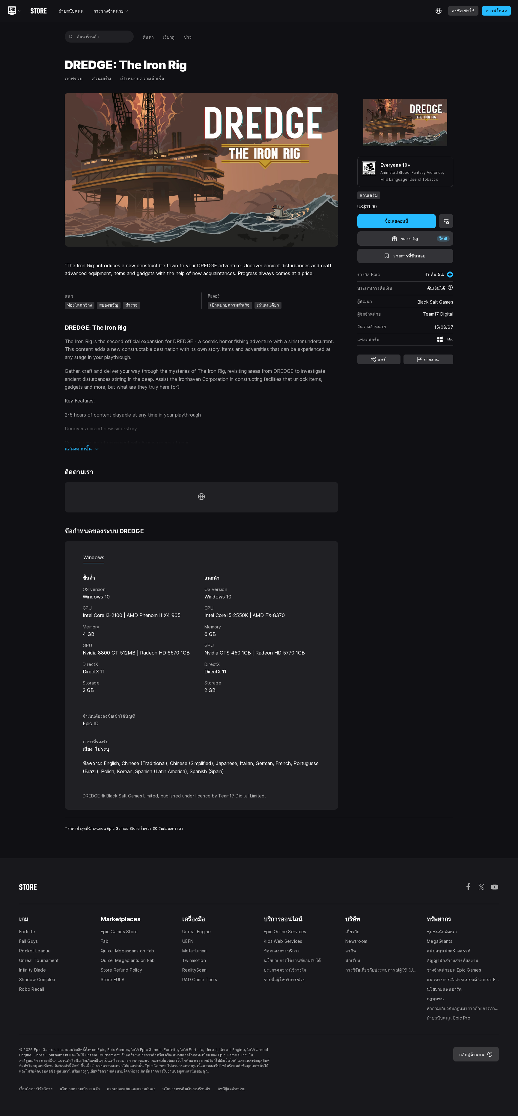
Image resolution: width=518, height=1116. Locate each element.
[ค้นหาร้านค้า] (71, 37)
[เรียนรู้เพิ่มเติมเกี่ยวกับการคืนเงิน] (450, 288)
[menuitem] (148, 36)
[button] (201, 449)
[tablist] (201, 557)
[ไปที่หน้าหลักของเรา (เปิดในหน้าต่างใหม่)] (201, 497)
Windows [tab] (93, 557)
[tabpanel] (201, 632)
